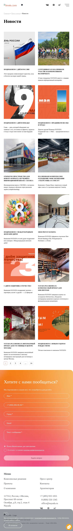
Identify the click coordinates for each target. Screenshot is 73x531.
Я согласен (13, 525)
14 (31, 363)
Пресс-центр (15, 13)
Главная (7, 13)
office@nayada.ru (49, 503)
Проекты (8, 483)
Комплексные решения (15, 479)
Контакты (44, 483)
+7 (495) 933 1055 (48, 496)
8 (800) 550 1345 (49, 499)
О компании (10, 488)
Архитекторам (47, 488)
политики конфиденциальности (33, 450)
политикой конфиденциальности (45, 518)
